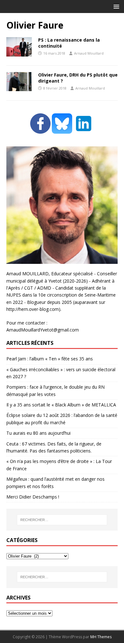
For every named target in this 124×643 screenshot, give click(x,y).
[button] (115, 6)
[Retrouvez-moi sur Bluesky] (62, 130)
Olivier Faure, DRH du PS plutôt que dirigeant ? (78, 78)
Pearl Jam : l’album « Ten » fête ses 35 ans (49, 359)
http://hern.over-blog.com (32, 309)
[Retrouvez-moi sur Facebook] (40, 130)
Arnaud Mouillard (89, 53)
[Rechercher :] (62, 519)
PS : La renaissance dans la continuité (69, 43)
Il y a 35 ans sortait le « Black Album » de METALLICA (61, 405)
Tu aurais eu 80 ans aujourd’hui (38, 433)
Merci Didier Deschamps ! (32, 497)
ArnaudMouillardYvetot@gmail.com (42, 330)
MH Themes (101, 637)
